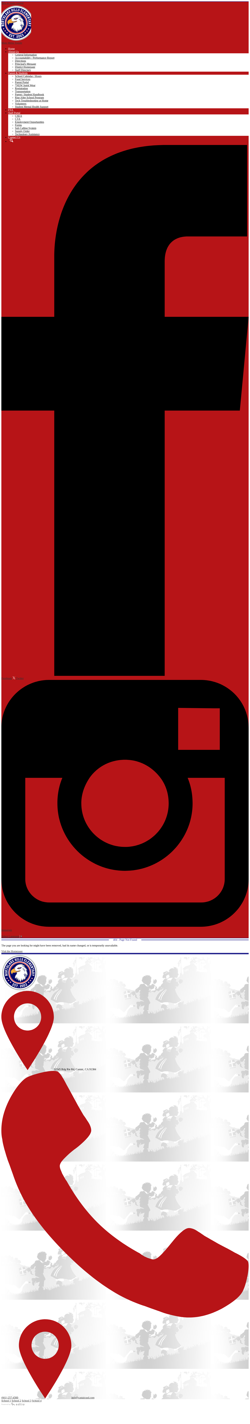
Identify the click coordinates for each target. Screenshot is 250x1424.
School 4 (36, 1400)
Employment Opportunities (29, 122)
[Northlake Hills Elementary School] (16, 23)
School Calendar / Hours (28, 76)
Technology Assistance (27, 134)
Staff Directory (23, 70)
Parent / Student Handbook (29, 94)
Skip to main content (12, 3)
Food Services (22, 79)
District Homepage (25, 67)
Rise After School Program (29, 97)
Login (7, 933)
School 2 (16, 1400)
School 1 (6, 1400)
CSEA (18, 115)
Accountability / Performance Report (34, 57)
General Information (26, 54)
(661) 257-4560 (9, 1397)
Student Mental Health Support (31, 106)
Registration (21, 88)
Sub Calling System (25, 128)
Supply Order (22, 131)
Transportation (22, 91)
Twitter (19, 678)
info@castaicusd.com (82, 1397)
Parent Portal (22, 82)
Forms (18, 125)
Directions (20, 60)
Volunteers (20, 103)
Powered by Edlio (13, 1404)
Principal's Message (25, 63)
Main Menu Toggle (11, 42)
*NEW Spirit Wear (25, 85)
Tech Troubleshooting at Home (31, 100)
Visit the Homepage (12, 951)
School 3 (26, 1400)
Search (10, 140)
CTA (17, 118)
